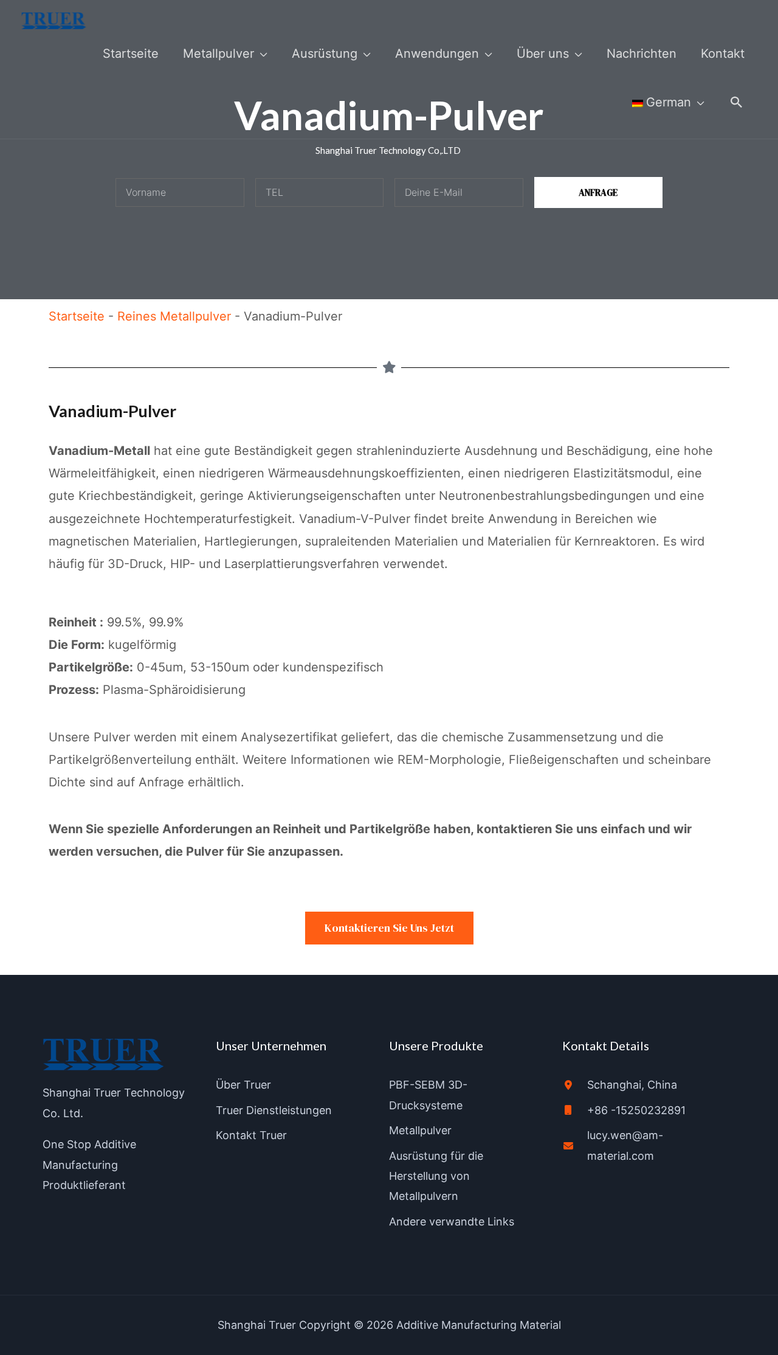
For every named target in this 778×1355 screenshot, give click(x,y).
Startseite (77, 316)
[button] (737, 102)
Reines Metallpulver (174, 316)
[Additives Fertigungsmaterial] (53, 20)
